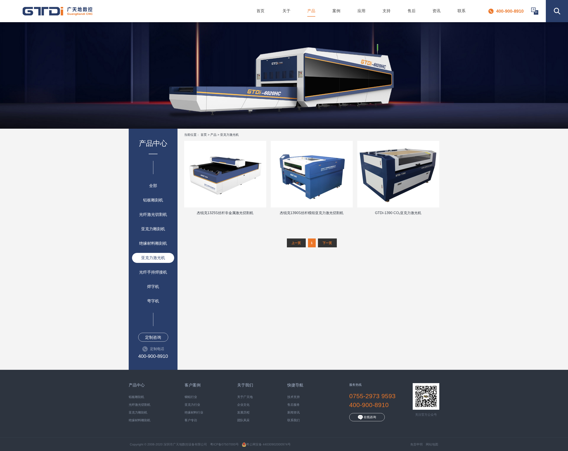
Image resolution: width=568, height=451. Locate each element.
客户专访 (191, 420)
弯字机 (153, 301)
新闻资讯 (293, 412)
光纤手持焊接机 (153, 272)
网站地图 (432, 444)
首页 (260, 11)
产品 (311, 11)
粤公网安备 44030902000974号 (268, 444)
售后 (412, 11)
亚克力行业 (192, 404)
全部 (153, 185)
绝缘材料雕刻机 (153, 243)
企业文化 (243, 404)
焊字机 (153, 286)
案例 (336, 11)
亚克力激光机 (153, 258)
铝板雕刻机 (153, 200)
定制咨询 (153, 337)
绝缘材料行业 (194, 412)
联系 (461, 11)
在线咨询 (369, 417)
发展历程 (243, 412)
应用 (361, 11)
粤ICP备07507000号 (224, 444)
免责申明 (416, 444)
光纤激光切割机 (153, 214)
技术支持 (293, 397)
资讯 (436, 11)
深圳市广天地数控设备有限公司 (58, 11)
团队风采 (243, 420)
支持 (386, 11)
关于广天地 (245, 397)
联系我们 (293, 420)
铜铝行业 (191, 397)
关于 (286, 11)
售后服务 (293, 404)
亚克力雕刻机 (153, 229)
